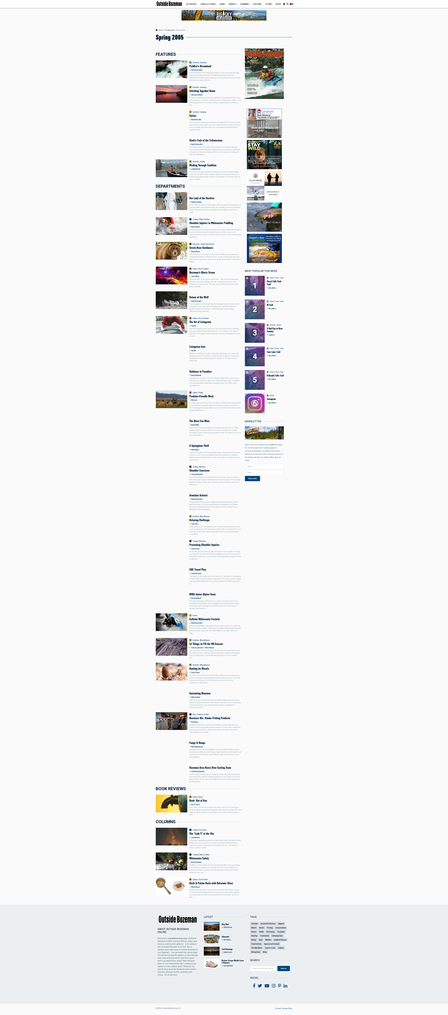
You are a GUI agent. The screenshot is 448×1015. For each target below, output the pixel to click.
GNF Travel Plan (197, 569)
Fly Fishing (270, 932)
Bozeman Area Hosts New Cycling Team (210, 767)
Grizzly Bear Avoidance (201, 247)
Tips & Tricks (270, 948)
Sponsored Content (207, 244)
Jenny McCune (196, 573)
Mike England (195, 697)
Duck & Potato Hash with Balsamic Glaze (211, 883)
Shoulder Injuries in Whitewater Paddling (211, 223)
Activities (195, 62)
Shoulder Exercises (199, 470)
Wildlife (268, 940)
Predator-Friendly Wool (201, 396)
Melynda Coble (196, 119)
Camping (203, 112)
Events (194, 615)
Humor (254, 932)
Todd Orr (272, 335)
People (200, 392)
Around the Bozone (268, 924)
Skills (261, 932)
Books (200, 797)
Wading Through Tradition (202, 165)
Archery (278, 325)
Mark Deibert (195, 227)
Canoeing (203, 87)
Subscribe (252, 478)
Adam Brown (228, 927)
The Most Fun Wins (199, 421)
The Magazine (169, 30)
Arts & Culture (203, 268)
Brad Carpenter (196, 862)
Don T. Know (195, 804)
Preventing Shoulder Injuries (204, 545)
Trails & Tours (274, 278)
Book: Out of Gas (198, 800)
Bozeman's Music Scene (202, 272)
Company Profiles (203, 714)
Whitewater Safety (199, 858)
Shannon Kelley (196, 202)
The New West (256, 948)
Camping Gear (277, 936)
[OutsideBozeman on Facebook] (254, 986)
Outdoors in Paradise (200, 371)
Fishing (202, 161)
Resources (196, 244)
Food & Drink (203, 879)
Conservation (280, 928)
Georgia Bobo (228, 965)
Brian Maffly (195, 425)
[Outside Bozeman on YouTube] (267, 986)
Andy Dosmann (196, 301)
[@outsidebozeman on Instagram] (274, 986)
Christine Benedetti (197, 771)
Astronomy (203, 830)
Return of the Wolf (198, 297)
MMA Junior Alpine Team (202, 594)
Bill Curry (194, 400)
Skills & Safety (204, 219)
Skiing (253, 940)
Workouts (202, 466)
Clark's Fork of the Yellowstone (205, 140)
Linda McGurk (195, 169)
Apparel (281, 924)
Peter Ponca (195, 672)
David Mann (195, 449)
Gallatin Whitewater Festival (204, 619)
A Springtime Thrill (199, 445)
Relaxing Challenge (199, 520)
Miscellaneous (205, 516)
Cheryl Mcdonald (197, 474)
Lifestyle (254, 924)
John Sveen (195, 548)
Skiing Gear (255, 952)
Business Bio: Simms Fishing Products (209, 718)
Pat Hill (193, 326)
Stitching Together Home (202, 91)
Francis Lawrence (197, 647)
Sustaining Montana (200, 693)
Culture (195, 268)
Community (264, 936)
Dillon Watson (209, 647)
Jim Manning (195, 837)
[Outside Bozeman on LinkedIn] (285, 986)
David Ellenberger (197, 746)
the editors (272, 288)
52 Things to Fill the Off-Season (206, 644)
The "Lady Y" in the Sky (201, 833)
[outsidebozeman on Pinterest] (279, 986)
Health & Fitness (280, 940)
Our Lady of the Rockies (201, 198)
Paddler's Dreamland (200, 66)
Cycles (192, 115)
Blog (265, 952)
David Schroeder (197, 70)
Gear (194, 714)
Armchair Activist (198, 495)
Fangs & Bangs (197, 743)
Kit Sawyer (194, 722)
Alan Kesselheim (197, 95)
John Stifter (195, 276)
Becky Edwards (196, 375)
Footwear (281, 932)
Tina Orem (194, 524)
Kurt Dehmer (195, 251)
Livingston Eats (197, 346)
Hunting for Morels (199, 668)
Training (195, 219)
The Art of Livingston (200, 322)
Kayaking (203, 62)
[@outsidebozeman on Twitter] (260, 986)
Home (160, 30)
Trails (282, 278)
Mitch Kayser (195, 887)
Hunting (254, 936)
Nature (253, 928)
